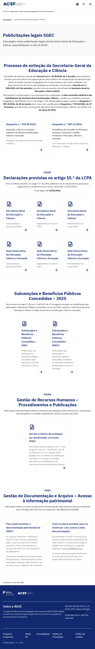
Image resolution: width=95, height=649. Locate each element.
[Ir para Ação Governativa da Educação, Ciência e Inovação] (17, 256)
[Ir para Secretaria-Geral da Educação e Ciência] (17, 216)
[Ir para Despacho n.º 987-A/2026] (70, 136)
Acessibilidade (43, 634)
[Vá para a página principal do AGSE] (14, 3)
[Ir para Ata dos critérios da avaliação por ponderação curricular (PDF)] (47, 447)
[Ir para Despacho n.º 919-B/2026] (24, 136)
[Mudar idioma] (77, 4)
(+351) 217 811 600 (74, 612)
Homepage (7, 19)
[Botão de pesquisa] (84, 4)
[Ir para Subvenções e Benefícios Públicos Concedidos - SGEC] (32, 347)
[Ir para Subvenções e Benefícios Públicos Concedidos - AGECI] (63, 347)
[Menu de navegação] (90, 4)
